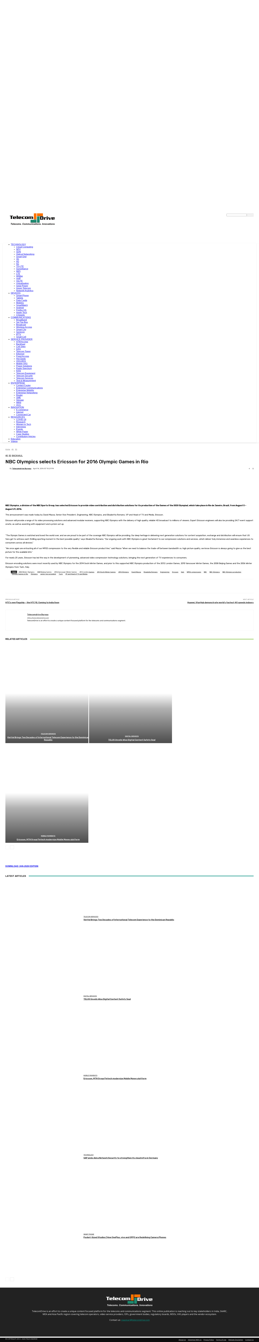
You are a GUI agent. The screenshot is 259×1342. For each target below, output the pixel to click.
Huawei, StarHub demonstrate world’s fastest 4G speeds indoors (220, 602)
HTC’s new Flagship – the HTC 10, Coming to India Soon (32, 602)
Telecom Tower (23, 351)
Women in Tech (23, 424)
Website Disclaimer (235, 1340)
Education (16, 439)
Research (20, 422)
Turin (61, 574)
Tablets (19, 298)
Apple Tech (21, 312)
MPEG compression (194, 572)
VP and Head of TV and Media (76, 574)
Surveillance (22, 269)
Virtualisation (22, 283)
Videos (14, 441)
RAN (18, 371)
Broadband (21, 320)
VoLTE (19, 281)
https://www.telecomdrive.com (38, 618)
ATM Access (22, 342)
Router (19, 395)
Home (7, 449)
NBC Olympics (214, 572)
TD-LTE (20, 266)
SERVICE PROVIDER (22, 339)
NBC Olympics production (231, 572)
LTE (18, 274)
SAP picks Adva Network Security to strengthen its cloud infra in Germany (121, 1158)
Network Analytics (24, 291)
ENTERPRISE (18, 383)
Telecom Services (24, 378)
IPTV (18, 334)
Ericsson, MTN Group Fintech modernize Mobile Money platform (48, 839)
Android (20, 308)
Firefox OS (21, 310)
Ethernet (20, 354)
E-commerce (22, 410)
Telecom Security (24, 376)
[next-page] (12, 847)
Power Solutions (24, 366)
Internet (19, 412)
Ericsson (175, 572)
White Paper (22, 431)
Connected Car (23, 414)
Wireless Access (24, 327)
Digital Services (132, 736)
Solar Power (22, 286)
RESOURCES (18, 417)
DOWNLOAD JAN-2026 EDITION (21, 866)
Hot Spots (21, 359)
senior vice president (48, 574)
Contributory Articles (25, 436)
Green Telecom (23, 288)
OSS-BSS (21, 361)
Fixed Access (22, 356)
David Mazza (136, 572)
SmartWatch (22, 305)
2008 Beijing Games (44, 572)
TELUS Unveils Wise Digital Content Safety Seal (131, 740)
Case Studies (22, 434)
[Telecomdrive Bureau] (7, 468)
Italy (182, 572)
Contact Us (249, 1340)
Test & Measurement (26, 380)
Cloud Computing (24, 247)
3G (17, 259)
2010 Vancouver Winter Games (65, 572)
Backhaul (20, 344)
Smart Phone (22, 295)
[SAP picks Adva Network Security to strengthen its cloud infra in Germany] (43, 1157)
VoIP (18, 278)
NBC (205, 572)
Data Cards (21, 300)
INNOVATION (17, 407)
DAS (18, 349)
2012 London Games (86, 572)
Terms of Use (221, 1340)
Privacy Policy (209, 1340)
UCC (18, 405)
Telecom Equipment (25, 373)
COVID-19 (21, 419)
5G (17, 264)
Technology (89, 1155)
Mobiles (20, 303)
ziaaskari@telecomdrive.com (135, 1320)
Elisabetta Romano (151, 572)
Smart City (21, 329)
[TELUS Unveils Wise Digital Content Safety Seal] (130, 693)
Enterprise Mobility (25, 390)
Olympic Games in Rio (20, 574)
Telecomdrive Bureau (21, 468)
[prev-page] (7, 847)
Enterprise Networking (27, 393)
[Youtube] (42, 625)
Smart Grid (21, 256)
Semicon (20, 332)
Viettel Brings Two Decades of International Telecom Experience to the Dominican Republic (48, 738)
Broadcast (21, 325)
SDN (18, 252)
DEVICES (16, 293)
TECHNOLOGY (18, 244)
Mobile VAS (22, 363)
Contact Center (23, 385)
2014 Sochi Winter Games (106, 572)
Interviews (21, 427)
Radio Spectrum (24, 368)
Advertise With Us (194, 1340)
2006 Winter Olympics (26, 572)
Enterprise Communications (29, 388)
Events (19, 429)
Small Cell (21, 337)
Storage (20, 400)
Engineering (164, 572)
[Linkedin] (33, 625)
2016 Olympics (123, 572)
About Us (182, 1340)
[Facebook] (28, 625)
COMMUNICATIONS (21, 317)
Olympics (34, 574)
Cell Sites (20, 346)
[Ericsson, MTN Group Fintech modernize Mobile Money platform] (46, 793)
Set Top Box (22, 322)
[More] (73, 478)
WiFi (18, 271)
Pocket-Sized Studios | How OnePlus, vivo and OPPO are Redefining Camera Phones (125, 1237)
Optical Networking (25, 254)
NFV (18, 249)
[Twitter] (38, 625)
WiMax (19, 276)
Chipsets (20, 315)
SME (18, 397)
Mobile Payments (48, 836)
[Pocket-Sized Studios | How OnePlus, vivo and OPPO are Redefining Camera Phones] (43, 1236)
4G (17, 261)
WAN (18, 402)
